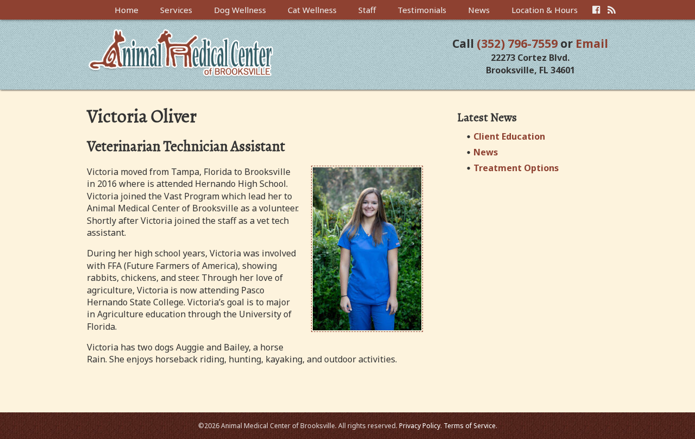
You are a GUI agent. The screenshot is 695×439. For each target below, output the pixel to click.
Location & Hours (544, 9)
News (479, 9)
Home (126, 9)
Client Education (509, 136)
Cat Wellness (312, 9)
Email (592, 43)
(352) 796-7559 (517, 43)
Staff (367, 9)
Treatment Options (516, 168)
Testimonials (421, 9)
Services (176, 9)
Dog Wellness (240, 9)
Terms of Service (470, 425)
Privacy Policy (419, 425)
